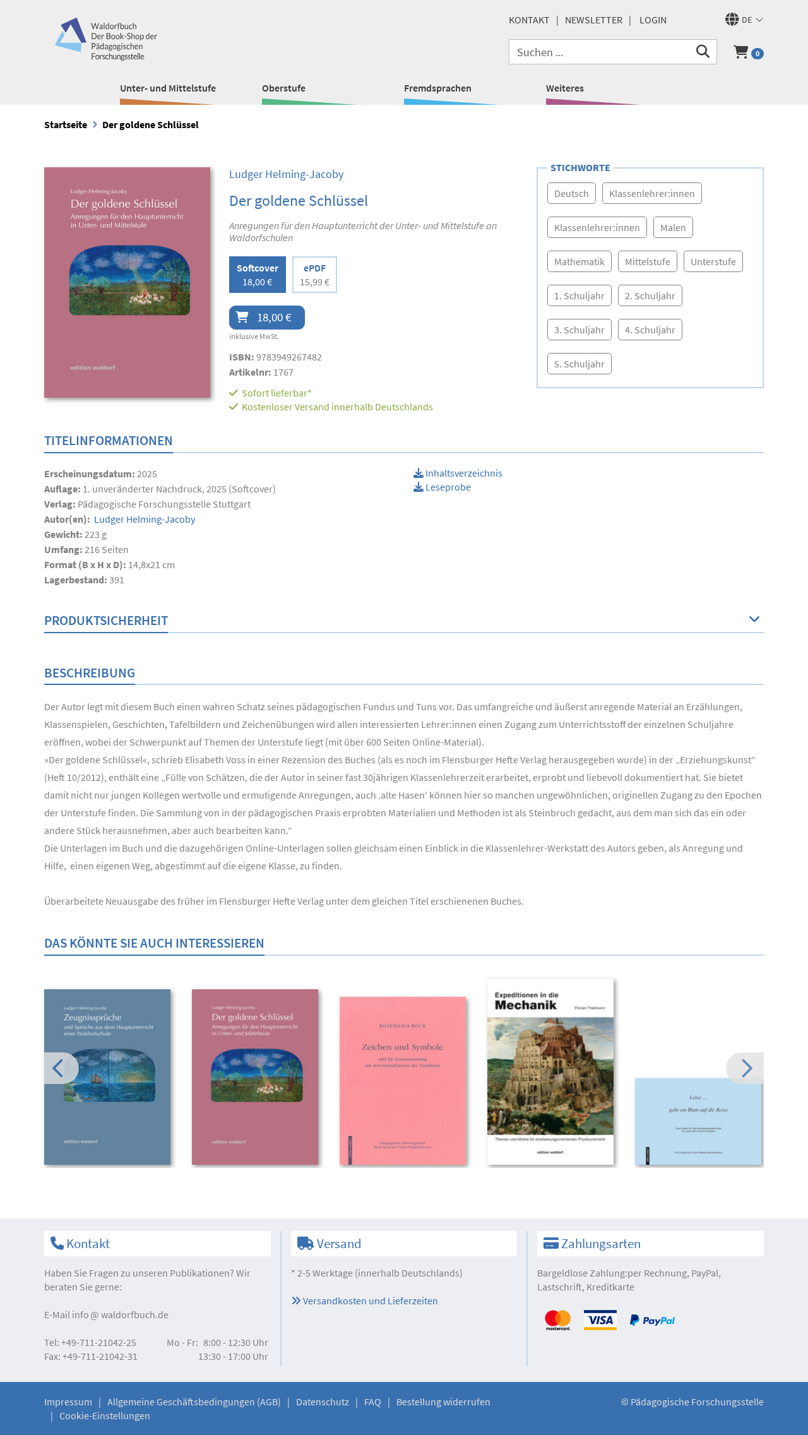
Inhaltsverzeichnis (463, 473)
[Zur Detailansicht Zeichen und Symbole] (405, 1081)
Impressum (68, 1401)
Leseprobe (447, 486)
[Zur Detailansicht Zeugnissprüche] (109, 1077)
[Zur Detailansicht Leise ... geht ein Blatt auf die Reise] (700, 1121)
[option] (109, 1079)
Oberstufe (284, 87)
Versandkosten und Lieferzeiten (369, 1300)
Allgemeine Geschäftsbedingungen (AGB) (194, 1401)
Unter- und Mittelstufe (168, 87)
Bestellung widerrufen (443, 1401)
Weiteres (565, 87)
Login (653, 19)
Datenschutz (322, 1401)
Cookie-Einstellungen (104, 1415)
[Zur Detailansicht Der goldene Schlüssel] (257, 1077)
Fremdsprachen (438, 87)
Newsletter (593, 19)
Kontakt (529, 19)
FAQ (372, 1401)
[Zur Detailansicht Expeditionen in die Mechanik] (552, 1072)
